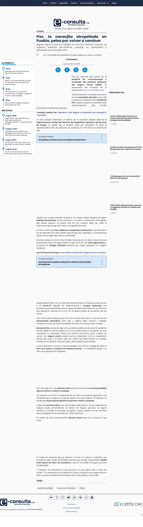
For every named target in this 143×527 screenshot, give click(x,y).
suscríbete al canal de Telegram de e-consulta (83, 252)
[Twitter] (51, 497)
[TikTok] (74, 497)
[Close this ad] (141, 514)
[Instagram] (62, 497)
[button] (58, 69)
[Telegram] (92, 497)
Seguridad (63, 3)
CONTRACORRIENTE (35, 509)
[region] (71, 12)
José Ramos (71, 59)
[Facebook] (57, 497)
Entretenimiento (87, 3)
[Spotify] (80, 497)
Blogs (114, 3)
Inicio (45, 3)
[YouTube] (68, 497)
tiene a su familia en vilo (93, 90)
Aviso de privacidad (71, 508)
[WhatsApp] (86, 497)
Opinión (73, 3)
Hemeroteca (71, 511)
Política (53, 3)
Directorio (71, 504)
